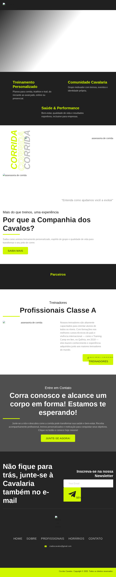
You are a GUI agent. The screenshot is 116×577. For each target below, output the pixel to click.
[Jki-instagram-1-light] (60, 554)
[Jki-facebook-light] (55, 554)
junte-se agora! (58, 438)
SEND (78, 497)
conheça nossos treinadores (100, 360)
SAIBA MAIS (15, 250)
